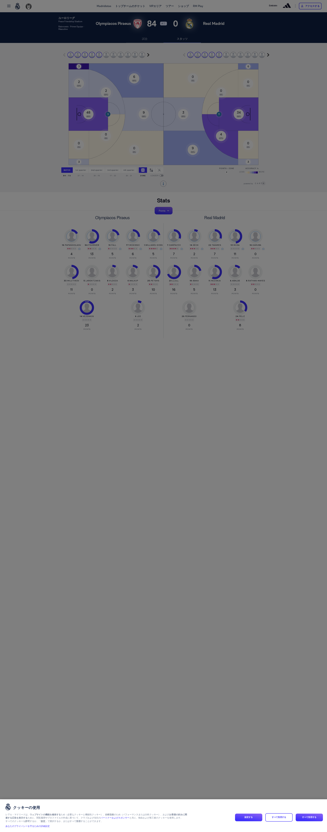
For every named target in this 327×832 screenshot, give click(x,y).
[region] (163, 815)
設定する (249, 817)
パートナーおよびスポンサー (115, 818)
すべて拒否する (279, 817)
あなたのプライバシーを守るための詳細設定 (27, 826)
